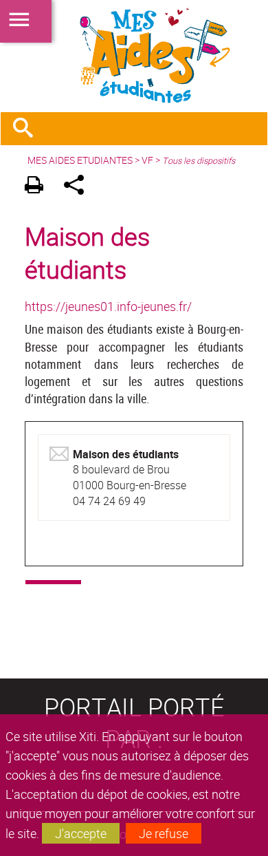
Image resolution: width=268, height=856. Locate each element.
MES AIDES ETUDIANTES (80, 160)
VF (147, 160)
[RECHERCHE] (28, 128)
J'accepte (81, 833)
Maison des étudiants (87, 253)
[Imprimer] (39, 186)
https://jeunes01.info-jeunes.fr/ (108, 306)
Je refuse (163, 833)
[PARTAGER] (78, 186)
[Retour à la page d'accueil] (134, 55)
